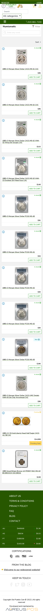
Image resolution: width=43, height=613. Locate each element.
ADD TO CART (34, 77)
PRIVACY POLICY (18, 506)
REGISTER (5, 3)
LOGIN (39, 3)
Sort (37, 42)
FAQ (11, 511)
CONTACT (14, 521)
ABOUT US (15, 496)
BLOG (12, 516)
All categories (11, 16)
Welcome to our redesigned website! (22, 569)
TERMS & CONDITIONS (21, 501)
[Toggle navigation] (4, 21)
